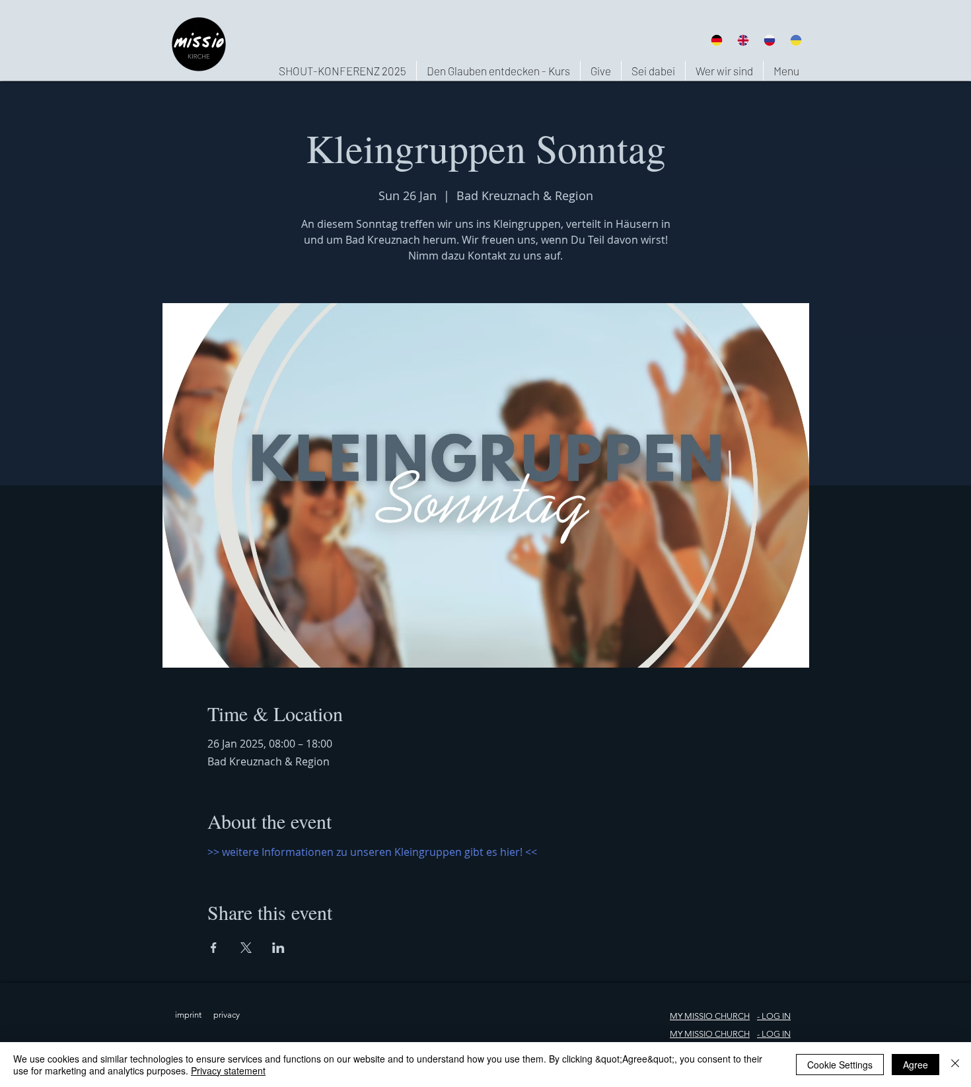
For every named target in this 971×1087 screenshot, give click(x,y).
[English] (742, 39)
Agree (915, 1064)
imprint (188, 1015)
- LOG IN (774, 1034)
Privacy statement (228, 1070)
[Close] (955, 1064)
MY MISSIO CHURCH (710, 1016)
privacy (226, 1015)
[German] (716, 39)
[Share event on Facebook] (213, 947)
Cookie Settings (840, 1064)
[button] (724, 71)
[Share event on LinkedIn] (278, 947)
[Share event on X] (246, 947)
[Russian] (769, 39)
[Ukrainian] (796, 39)
